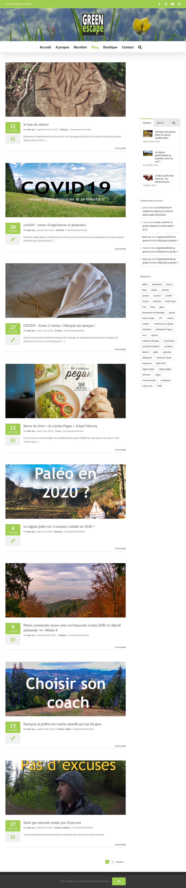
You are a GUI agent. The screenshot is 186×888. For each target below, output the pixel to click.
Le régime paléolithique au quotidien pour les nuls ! (164, 157)
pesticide (167, 352)
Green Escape (148, 318)
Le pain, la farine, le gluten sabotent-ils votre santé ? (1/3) (158, 226)
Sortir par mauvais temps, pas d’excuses (52, 823)
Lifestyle (64, 129)
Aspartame (157, 284)
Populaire (147, 122)
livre (144, 335)
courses (145, 295)
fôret (153, 306)
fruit (144, 306)
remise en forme (163, 357)
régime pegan (165, 369)
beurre (169, 284)
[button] (140, 46)
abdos (144, 284)
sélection (146, 374)
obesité (145, 352)
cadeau (154, 289)
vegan (158, 374)
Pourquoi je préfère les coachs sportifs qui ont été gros (62, 724)
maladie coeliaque (150, 340)
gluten (172, 312)
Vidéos (68, 729)
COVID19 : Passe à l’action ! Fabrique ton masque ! (59, 326)
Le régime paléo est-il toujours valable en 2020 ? (59, 527)
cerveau (165, 289)
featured (157, 301)
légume (154, 335)
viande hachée (149, 380)
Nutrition (60, 230)
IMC (160, 318)
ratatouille (147, 357)
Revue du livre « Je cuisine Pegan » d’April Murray (60, 426)
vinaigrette (165, 380)
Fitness (58, 330)
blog (144, 289)
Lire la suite (120, 148)
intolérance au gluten (164, 323)
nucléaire (168, 346)
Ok (118, 881)
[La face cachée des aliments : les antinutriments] (148, 175)
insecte (170, 318)
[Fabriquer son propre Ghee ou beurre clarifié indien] (148, 132)
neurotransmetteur (150, 346)
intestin (145, 323)
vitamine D (147, 385)
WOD (159, 385)
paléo (155, 352)
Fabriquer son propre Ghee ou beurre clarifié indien (165, 135)
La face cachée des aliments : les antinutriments (164, 178)
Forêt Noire (170, 301)
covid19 (157, 295)
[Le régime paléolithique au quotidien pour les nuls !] (148, 152)
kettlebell (146, 329)
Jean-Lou (31, 129)
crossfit (168, 295)
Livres (58, 431)
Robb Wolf (160, 363)
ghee (161, 306)
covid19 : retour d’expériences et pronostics (54, 225)
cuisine (145, 301)
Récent (160, 122)
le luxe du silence (36, 124)
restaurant (147, 363)
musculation (169, 340)
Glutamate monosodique (153, 312)
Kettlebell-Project (164, 329)
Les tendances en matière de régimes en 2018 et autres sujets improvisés (157, 211)
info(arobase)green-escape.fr (18, 4)
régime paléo (148, 369)
